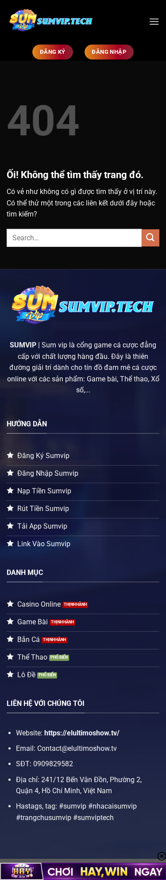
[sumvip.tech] (74, 21)
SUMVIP (23, 345)
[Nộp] (150, 237)
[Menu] (154, 21)
